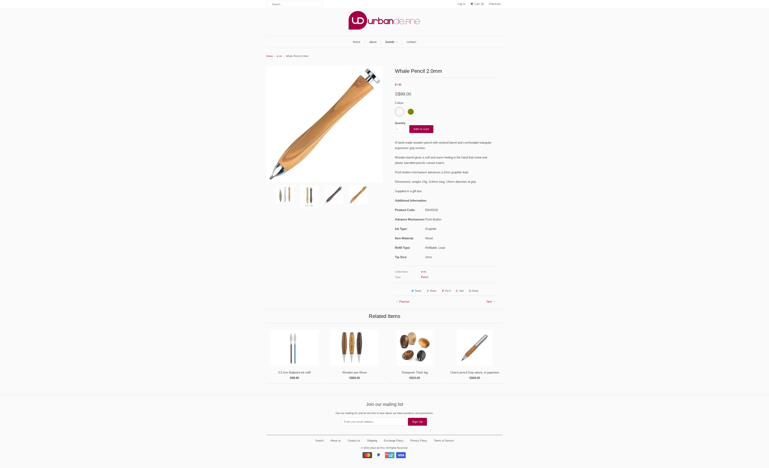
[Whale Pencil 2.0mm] (324, 124)
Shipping (372, 440)
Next (490, 301)
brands (390, 42)
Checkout (495, 3)
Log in (461, 3)
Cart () (479, 3)
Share (433, 290)
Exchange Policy (394, 440)
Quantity (400, 123)
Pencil (424, 277)
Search (319, 440)
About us (335, 440)
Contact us (354, 440)
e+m (423, 271)
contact (411, 42)
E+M (398, 84)
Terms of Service (444, 440)
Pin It (448, 290)
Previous (404, 301)
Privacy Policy (418, 440)
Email (475, 290)
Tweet (418, 290)
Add (461, 290)
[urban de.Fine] (384, 21)
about (372, 42)
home (356, 42)
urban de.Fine (377, 448)
